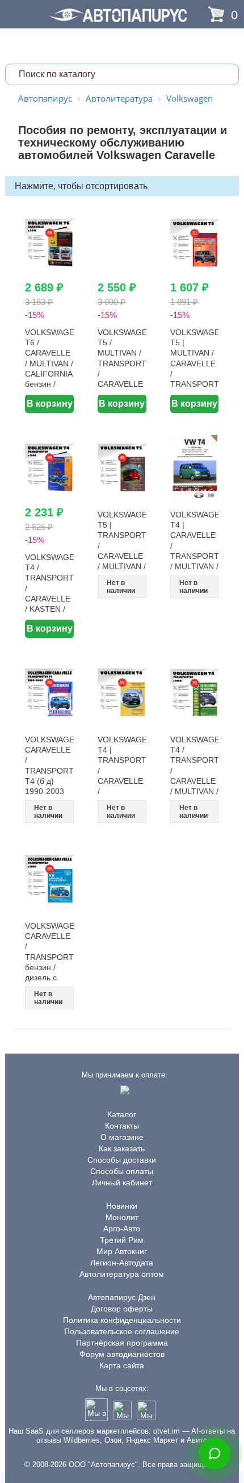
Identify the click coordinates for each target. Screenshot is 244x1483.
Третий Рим (122, 1239)
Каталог (121, 1114)
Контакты (122, 1125)
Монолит (122, 1217)
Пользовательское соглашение (121, 1331)
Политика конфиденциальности (122, 1320)
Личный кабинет (122, 1182)
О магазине (122, 1137)
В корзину (50, 403)
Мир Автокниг (121, 1251)
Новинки (121, 1205)
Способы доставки (121, 1159)
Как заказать (122, 1148)
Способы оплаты (121, 1171)
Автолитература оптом (121, 1274)
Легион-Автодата (121, 1262)
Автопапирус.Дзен (121, 1297)
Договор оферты (122, 1308)
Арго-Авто (121, 1228)
